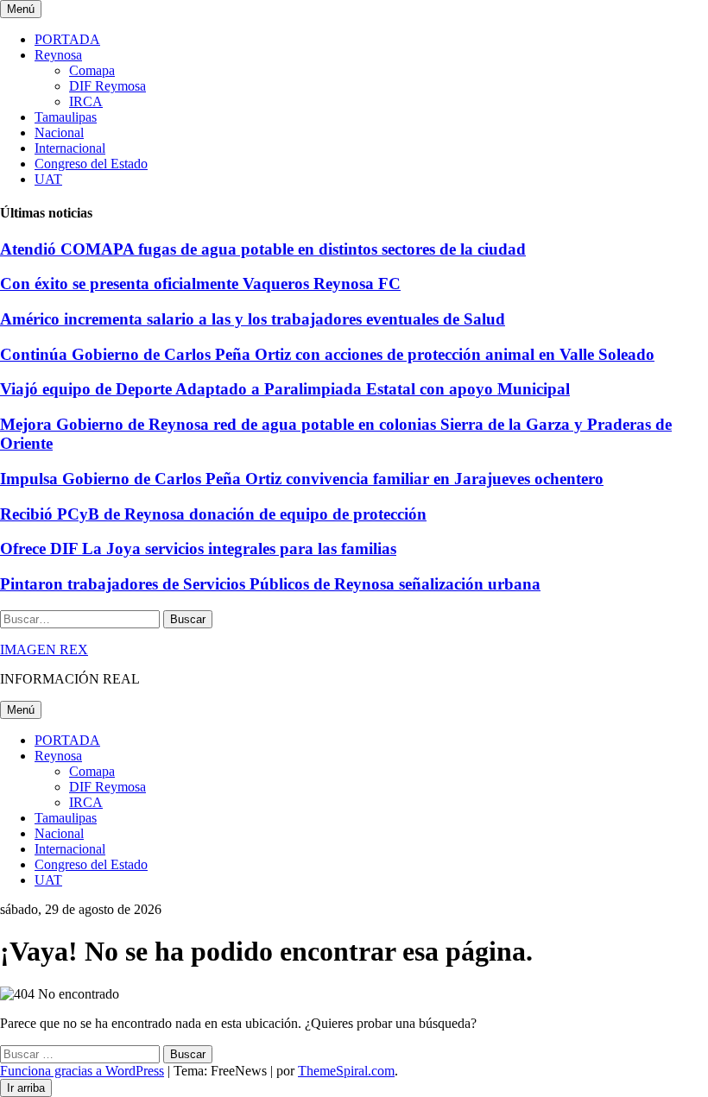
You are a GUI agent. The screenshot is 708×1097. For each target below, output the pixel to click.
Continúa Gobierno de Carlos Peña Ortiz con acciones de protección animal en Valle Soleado (327, 354)
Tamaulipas (66, 117)
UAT (48, 179)
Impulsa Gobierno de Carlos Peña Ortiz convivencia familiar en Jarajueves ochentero (302, 479)
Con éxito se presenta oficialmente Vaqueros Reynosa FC (200, 283)
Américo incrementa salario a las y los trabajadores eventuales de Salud (252, 319)
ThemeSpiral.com (346, 1070)
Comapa (92, 70)
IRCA (86, 101)
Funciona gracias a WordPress (82, 1070)
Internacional (70, 148)
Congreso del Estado (91, 163)
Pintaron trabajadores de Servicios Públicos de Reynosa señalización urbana (270, 584)
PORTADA (67, 39)
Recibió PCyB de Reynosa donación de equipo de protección (213, 514)
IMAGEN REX (44, 649)
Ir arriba (26, 1087)
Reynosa (58, 54)
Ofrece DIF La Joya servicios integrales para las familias (198, 548)
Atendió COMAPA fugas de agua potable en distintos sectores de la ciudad (263, 249)
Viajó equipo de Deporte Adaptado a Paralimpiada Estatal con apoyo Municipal (285, 389)
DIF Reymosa (107, 86)
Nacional (59, 132)
